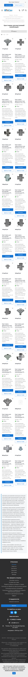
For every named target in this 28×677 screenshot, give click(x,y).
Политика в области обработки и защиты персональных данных (14, 591)
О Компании (14, 562)
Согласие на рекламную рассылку (14, 593)
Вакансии (14, 570)
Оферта (14, 595)
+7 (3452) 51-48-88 (15, 619)
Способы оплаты (14, 580)
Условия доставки (14, 582)
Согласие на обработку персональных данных (14, 586)
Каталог (14, 564)
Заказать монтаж (14, 601)
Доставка (14, 572)
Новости (14, 566)
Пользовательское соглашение (14, 588)
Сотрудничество (14, 599)
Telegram (15, 612)
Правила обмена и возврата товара (14, 584)
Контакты (14, 568)
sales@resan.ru (15, 622)
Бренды (14, 574)
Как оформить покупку (14, 577)
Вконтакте (11, 612)
